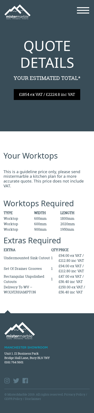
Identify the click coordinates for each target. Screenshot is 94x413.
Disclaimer (33, 399)
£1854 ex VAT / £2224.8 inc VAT (47, 94)
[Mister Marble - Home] (24, 11)
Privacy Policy (74, 394)
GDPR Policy (13, 399)
